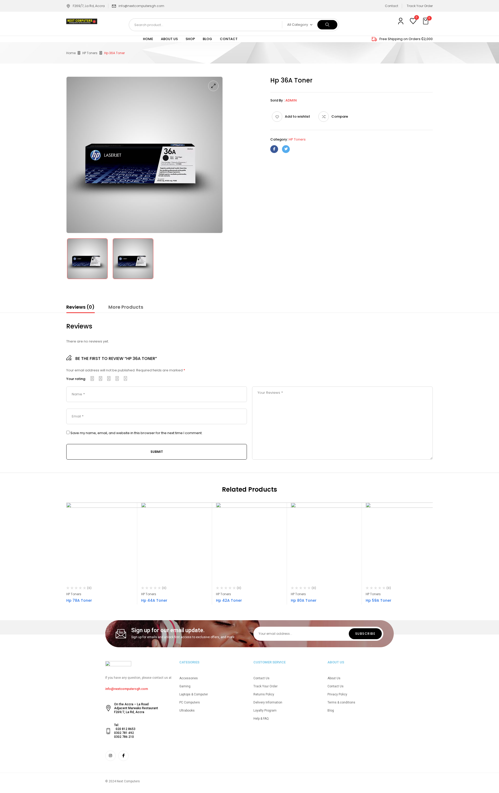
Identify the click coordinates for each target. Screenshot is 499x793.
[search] (327, 24)
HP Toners (89, 53)
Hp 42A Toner (229, 600)
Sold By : (277, 100)
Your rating (75, 379)
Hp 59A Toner (378, 600)
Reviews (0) (80, 307)
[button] (426, 21)
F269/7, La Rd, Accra (89, 6)
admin (291, 100)
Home (71, 53)
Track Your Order (420, 6)
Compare (339, 116)
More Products (125, 307)
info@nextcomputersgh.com (141, 6)
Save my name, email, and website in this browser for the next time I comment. (136, 433)
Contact (391, 6)
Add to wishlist (297, 116)
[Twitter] (286, 149)
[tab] (80, 308)
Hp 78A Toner (79, 600)
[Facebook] (274, 149)
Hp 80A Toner (304, 600)
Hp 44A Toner (154, 600)
